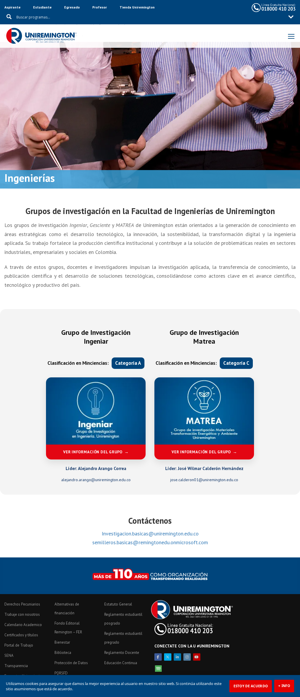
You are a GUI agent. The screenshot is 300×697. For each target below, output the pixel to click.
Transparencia (16, 665)
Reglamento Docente (121, 652)
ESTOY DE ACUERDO (250, 686)
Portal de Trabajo (18, 645)
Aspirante (12, 7)
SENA (8, 655)
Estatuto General (118, 604)
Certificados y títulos (21, 634)
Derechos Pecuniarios (22, 604)
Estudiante (42, 7)
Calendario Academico (23, 624)
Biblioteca (62, 652)
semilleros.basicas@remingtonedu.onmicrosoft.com (150, 542)
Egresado (72, 7)
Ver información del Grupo (93, 452)
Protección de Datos (71, 662)
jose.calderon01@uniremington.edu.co (204, 479)
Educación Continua (120, 662)
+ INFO (284, 686)
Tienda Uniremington (137, 7)
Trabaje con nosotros (22, 614)
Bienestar (62, 642)
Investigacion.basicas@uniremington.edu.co (150, 533)
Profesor (99, 7)
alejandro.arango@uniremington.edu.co (96, 479)
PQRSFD (61, 673)
